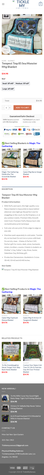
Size (4, 79)
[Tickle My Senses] (22, 4)
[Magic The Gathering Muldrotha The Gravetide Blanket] (11, 158)
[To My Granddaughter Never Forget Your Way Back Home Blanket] (11, 351)
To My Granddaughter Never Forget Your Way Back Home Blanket (11, 367)
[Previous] (1, 167)
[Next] (42, 167)
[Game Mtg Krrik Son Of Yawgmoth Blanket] (32, 304)
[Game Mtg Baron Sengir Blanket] (32, 158)
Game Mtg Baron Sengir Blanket (32, 173)
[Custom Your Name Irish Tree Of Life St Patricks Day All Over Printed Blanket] (32, 351)
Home (4, 61)
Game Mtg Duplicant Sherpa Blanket (10, 319)
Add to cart (22, 107)
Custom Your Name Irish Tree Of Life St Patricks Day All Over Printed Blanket (32, 368)
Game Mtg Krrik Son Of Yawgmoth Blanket (32, 319)
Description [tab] (7, 189)
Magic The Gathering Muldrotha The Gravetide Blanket (10, 174)
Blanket (11, 61)
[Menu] (3, 4)
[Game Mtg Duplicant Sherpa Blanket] (11, 304)
